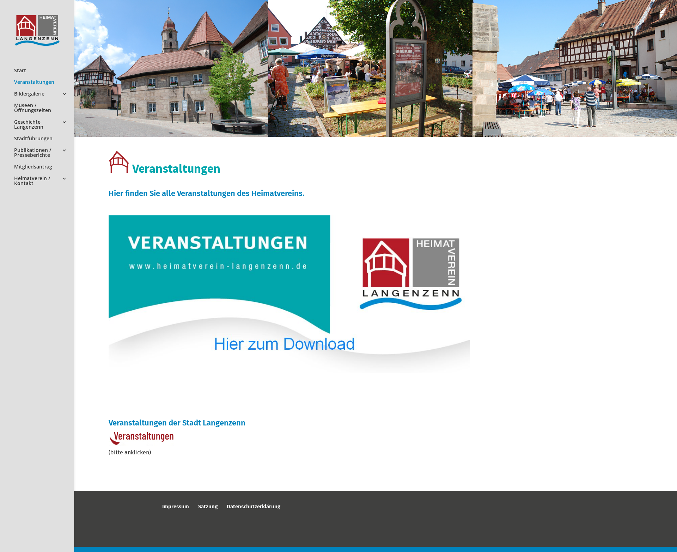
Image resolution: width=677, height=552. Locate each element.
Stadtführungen (33, 139)
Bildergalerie (29, 94)
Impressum (175, 506)
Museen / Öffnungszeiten (32, 108)
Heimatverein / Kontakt (32, 181)
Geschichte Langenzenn (28, 124)
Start (20, 71)
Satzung (208, 506)
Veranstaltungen (34, 82)
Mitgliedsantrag (33, 167)
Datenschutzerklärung (253, 506)
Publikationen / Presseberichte (32, 153)
